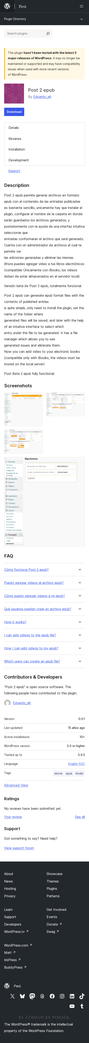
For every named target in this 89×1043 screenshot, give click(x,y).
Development (18, 160)
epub (69, 773)
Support (14, 171)
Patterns (53, 896)
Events (52, 917)
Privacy (10, 896)
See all (80, 817)
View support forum (19, 848)
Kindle (79, 773)
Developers (12, 924)
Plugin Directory (15, 19)
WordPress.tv (16, 931)
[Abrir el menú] (82, 6)
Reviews (14, 139)
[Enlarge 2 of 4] (79, 398)
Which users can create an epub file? (32, 661)
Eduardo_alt (42, 97)
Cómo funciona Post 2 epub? (26, 570)
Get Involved (56, 909)
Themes (53, 881)
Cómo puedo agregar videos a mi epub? (34, 596)
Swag (53, 931)
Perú (17, 986)
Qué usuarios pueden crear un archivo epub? (37, 609)
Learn (8, 909)
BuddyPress (15, 967)
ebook (58, 773)
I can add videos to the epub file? (30, 635)
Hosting (10, 888)
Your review (13, 817)
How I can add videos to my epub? (31, 648)
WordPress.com (18, 945)
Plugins (52, 888)
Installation (16, 149)
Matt (10, 952)
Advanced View (16, 785)
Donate (54, 924)
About (8, 874)
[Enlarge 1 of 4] (37, 398)
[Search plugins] (48, 33)
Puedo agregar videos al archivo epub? (34, 583)
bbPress (12, 960)
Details (13, 128)
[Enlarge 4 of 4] (79, 462)
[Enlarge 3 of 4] (37, 435)
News (8, 881)
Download (14, 112)
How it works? (15, 622)
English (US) (76, 763)
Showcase (55, 874)
